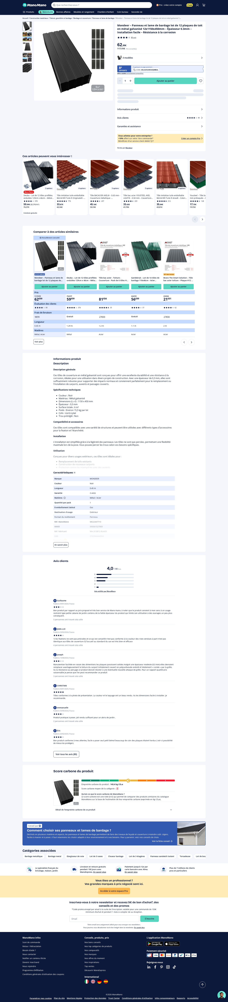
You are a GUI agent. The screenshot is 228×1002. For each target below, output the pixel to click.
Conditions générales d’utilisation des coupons (43, 974)
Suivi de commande (31, 942)
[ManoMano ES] (106, 981)
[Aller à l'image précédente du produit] (39, 61)
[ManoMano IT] (87, 981)
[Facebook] (155, 967)
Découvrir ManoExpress (95, 970)
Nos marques (90, 954)
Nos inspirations (92, 962)
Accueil (25, 18)
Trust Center (114, 998)
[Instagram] (168, 967)
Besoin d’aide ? (29, 950)
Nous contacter (29, 954)
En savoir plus (139, 927)
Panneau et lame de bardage (103, 18)
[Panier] (204, 5)
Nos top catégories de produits (98, 946)
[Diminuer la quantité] (120, 81)
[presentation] (171, 809)
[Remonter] (202, 984)
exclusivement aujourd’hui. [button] (130, 73)
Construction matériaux (39, 18)
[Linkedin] (149, 967)
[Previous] (184, 342)
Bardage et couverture (82, 18)
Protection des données (95, 998)
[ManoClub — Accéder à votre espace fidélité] (189, 5)
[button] (64, 498)
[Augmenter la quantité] (130, 81)
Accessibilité (192, 998)
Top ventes (89, 966)
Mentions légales (74, 998)
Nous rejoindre (29, 966)
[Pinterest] (161, 967)
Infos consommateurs (165, 998)
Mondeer (129, 148)
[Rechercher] (54, 5)
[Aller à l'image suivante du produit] (107, 61)
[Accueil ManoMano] (34, 5)
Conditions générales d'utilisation (137, 998)
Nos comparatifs (92, 950)
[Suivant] (202, 219)
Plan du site (59, 998)
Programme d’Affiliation (32, 970)
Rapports (181, 998)
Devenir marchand (30, 962)
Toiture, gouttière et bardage (61, 18)
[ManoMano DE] (99, 981)
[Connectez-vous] (197, 5)
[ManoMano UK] (93, 981)
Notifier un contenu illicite (34, 958)
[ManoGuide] (221, 995)
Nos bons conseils (93, 942)
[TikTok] (174, 967)
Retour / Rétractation (31, 946)
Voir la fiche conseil (161, 841)
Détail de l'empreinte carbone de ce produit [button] (75, 809)
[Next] (191, 342)
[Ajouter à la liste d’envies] (200, 81)
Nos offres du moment (95, 958)
